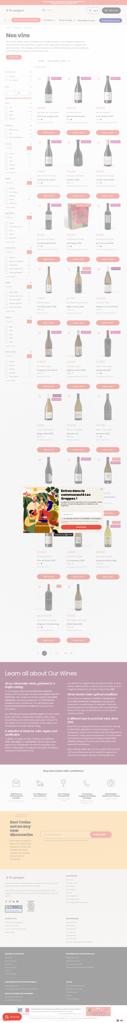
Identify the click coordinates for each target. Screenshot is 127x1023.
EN (121, 1020)
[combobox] (120, 1020)
